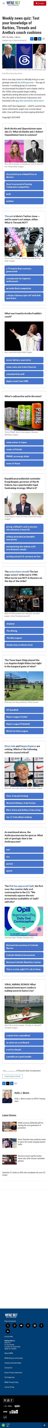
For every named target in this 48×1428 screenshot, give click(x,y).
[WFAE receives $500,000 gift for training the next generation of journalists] (9, 1126)
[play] (3, 1425)
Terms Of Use (9, 1387)
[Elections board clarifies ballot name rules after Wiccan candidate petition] (9, 1160)
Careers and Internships (12, 1363)
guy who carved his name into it (30, 101)
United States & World (12, 1076)
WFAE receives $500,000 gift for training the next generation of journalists (30, 1125)
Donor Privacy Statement (13, 1373)
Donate (41, 3)
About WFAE (8, 1353)
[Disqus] (24, 1220)
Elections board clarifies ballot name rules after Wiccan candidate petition (31, 1158)
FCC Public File (9, 1377)
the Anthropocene (25, 82)
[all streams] (45, 1425)
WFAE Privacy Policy (11, 1382)
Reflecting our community (13, 1358)
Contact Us (8, 1368)
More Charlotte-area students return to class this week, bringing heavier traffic (32, 1141)
